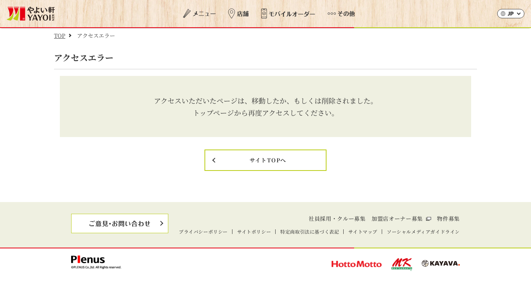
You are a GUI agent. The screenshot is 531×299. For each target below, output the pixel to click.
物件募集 (448, 218)
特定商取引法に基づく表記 (309, 231)
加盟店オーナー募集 (397, 218)
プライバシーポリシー (203, 231)
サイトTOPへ (268, 160)
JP (511, 14)
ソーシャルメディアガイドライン (423, 231)
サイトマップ (362, 231)
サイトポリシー (254, 231)
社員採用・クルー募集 (337, 218)
